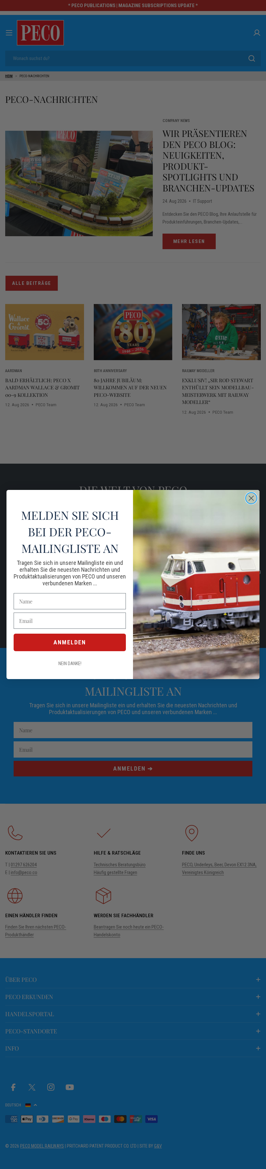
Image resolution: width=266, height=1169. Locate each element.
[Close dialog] (251, 498)
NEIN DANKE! (69, 663)
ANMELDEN (70, 642)
